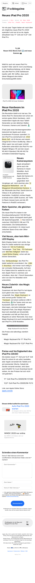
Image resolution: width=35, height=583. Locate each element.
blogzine (15, 8)
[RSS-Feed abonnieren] (26, 522)
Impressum (10, 551)
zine (5, 3)
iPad (25, 3)
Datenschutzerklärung (12, 496)
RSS (27, 551)
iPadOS (17, 22)
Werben (22, 551)
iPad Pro (11, 22)
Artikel (17, 3)
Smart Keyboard (26, 22)
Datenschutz (17, 551)
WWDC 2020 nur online (14, 433)
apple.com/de (7, 391)
